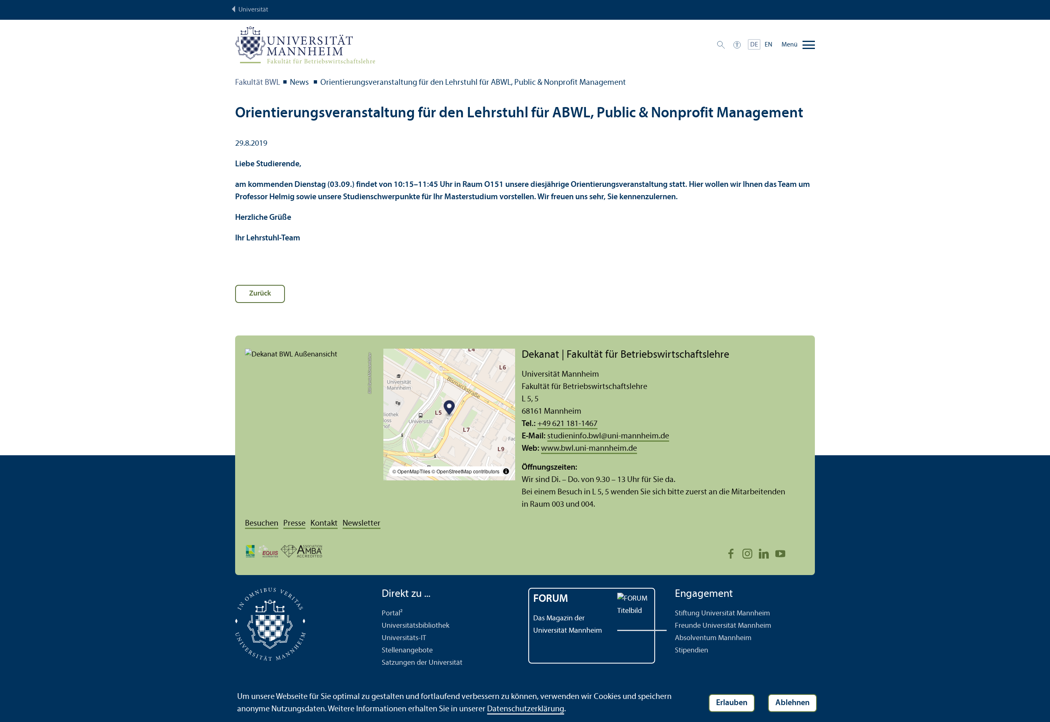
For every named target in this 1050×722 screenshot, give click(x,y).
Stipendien (691, 650)
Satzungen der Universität (422, 663)
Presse (294, 523)
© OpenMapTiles (411, 471)
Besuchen (261, 523)
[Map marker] (449, 409)
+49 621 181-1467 (567, 424)
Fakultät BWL (257, 83)
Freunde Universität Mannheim (723, 626)
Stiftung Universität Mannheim (722, 613)
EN (768, 45)
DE (754, 45)
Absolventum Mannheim (713, 638)
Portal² (392, 613)
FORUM (550, 599)
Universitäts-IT (404, 638)
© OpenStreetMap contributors (465, 471)
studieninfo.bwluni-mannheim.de (608, 436)
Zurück (260, 294)
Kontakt (324, 523)
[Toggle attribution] (506, 471)
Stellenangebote (407, 650)
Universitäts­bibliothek (415, 626)
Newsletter (361, 523)
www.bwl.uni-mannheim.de (589, 449)
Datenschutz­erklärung (525, 709)
